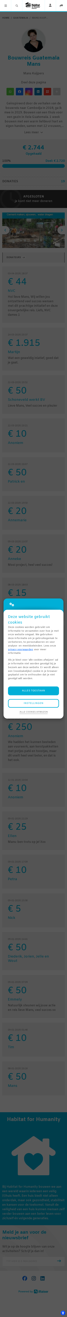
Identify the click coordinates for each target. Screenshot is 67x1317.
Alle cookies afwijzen (34, 712)
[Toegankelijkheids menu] (63, 1313)
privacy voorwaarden (20, 649)
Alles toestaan (33, 690)
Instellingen (33, 703)
